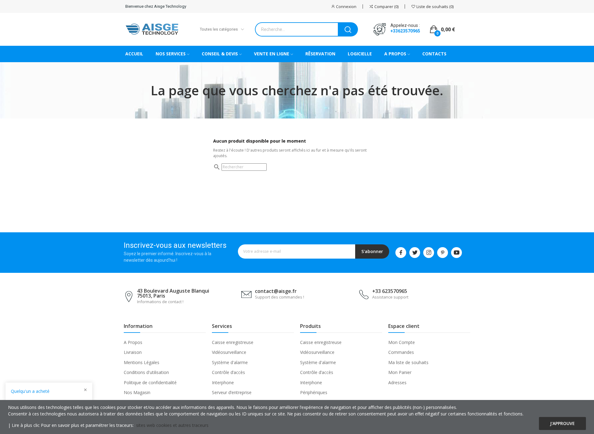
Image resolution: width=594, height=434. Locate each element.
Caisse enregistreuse (232, 342)
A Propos (133, 342)
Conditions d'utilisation (146, 372)
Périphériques (313, 392)
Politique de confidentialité (150, 382)
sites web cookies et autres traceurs (172, 425)
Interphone (223, 382)
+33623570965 (405, 31)
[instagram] (428, 252)
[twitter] (414, 252)
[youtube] (456, 252)
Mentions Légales (141, 362)
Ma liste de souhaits (408, 362)
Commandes (401, 352)
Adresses (397, 382)
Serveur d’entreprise (232, 392)
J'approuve (562, 423)
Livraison (133, 352)
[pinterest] (442, 252)
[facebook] (400, 252)
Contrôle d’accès (228, 372)
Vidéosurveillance (229, 352)
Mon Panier (399, 372)
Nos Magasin (137, 392)
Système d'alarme (230, 362)
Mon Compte (401, 342)
